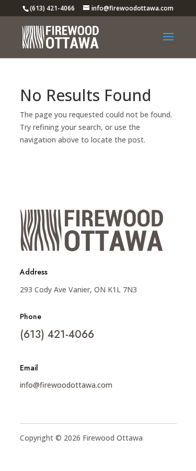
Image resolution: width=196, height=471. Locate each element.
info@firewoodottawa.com (66, 385)
